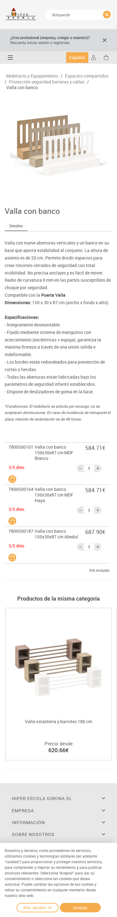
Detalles (16, 225)
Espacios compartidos (87, 76)
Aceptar (80, 907)
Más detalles (34, 907)
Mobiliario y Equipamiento (32, 76)
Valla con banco (22, 87)
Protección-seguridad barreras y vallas (47, 82)
